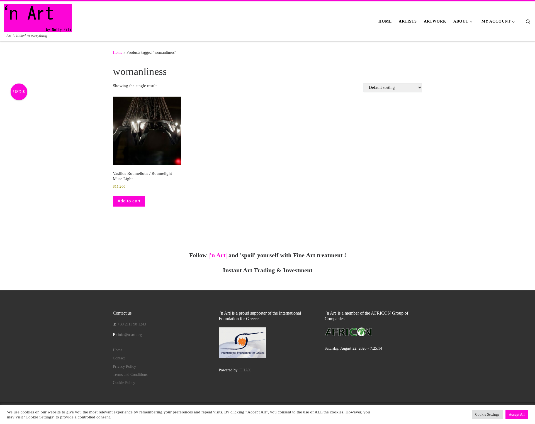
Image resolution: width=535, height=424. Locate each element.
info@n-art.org (130, 335)
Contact (119, 358)
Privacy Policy (124, 366)
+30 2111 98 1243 (132, 324)
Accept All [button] (517, 414)
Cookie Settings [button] (487, 414)
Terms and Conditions (130, 374)
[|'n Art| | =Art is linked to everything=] (38, 17)
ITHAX (245, 370)
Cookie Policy (124, 383)
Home (117, 52)
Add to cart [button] (129, 200)
